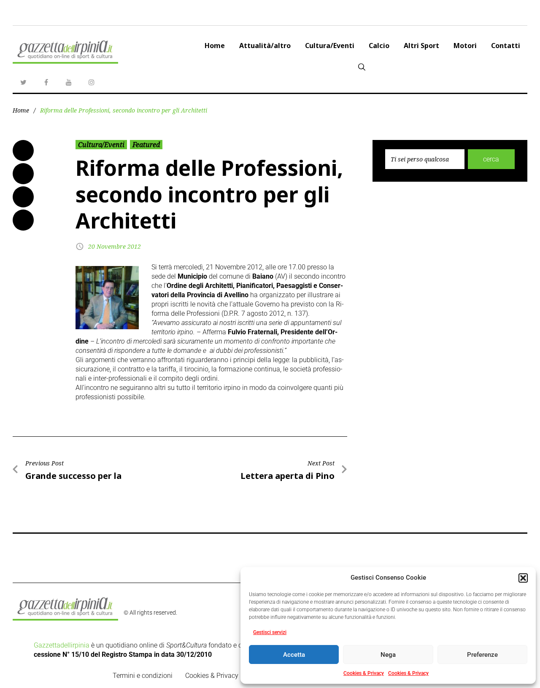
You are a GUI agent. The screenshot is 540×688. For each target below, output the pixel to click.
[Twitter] (23, 82)
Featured (146, 144)
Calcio (379, 45)
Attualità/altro (265, 45)
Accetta (294, 654)
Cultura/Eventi (329, 45)
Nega (388, 654)
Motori (465, 45)
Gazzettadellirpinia (61, 645)
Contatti (505, 45)
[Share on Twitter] (23, 173)
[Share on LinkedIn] (23, 196)
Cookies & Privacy (363, 673)
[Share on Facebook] (23, 150)
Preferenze (482, 654)
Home (215, 45)
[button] (523, 578)
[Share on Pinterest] (23, 220)
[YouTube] (68, 82)
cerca (491, 159)
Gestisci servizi (269, 632)
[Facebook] (46, 82)
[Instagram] (91, 82)
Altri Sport (421, 45)
